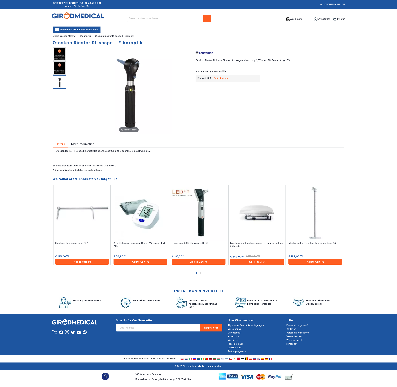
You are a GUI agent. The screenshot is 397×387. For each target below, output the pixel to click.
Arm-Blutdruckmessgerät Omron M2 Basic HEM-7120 (140, 244)
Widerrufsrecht (294, 340)
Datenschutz (234, 332)
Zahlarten (291, 329)
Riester (99, 170)
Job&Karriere (234, 347)
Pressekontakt (235, 343)
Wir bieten (233, 340)
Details (60, 143)
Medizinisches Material (65, 36)
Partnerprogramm (237, 351)
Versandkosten (294, 336)
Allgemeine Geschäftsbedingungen (246, 325)
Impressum (233, 336)
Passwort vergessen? (297, 325)
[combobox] (169, 18)
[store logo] (78, 19)
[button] (196, 273)
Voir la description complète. (211, 71)
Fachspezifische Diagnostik (101, 165)
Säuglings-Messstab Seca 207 (71, 243)
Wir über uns (234, 329)
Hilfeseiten (291, 343)
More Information (82, 143)
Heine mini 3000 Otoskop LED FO (190, 243)
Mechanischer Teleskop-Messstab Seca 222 (312, 243)
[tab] (60, 144)
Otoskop (77, 165)
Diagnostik (85, 36)
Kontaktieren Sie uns (332, 4)
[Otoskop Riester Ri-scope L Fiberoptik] (59, 54)
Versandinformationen (297, 332)
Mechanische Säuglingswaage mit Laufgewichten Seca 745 (256, 244)
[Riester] (270, 52)
